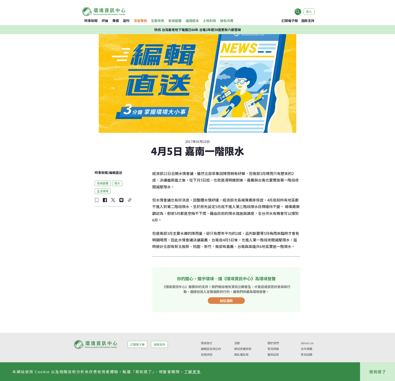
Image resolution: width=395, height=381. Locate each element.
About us (307, 343)
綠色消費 (226, 20)
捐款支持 (307, 20)
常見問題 (273, 349)
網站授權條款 (242, 349)
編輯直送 (115, 172)
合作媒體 (306, 349)
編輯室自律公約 (211, 349)
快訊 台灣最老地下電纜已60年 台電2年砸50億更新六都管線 (197, 29)
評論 (105, 20)
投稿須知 (206, 354)
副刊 (126, 20)
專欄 (115, 20)
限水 (117, 183)
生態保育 (157, 20)
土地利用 (209, 20)
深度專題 (140, 20)
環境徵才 (206, 343)
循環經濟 (192, 20)
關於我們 (273, 343)
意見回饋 (306, 354)
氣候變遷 (174, 20)
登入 (309, 11)
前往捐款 (226, 300)
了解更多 (192, 371)
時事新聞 (91, 20)
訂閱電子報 (289, 20)
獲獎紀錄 (273, 354)
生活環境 (102, 191)
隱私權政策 (241, 354)
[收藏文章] (97, 200)
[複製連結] (130, 200)
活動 (237, 343)
